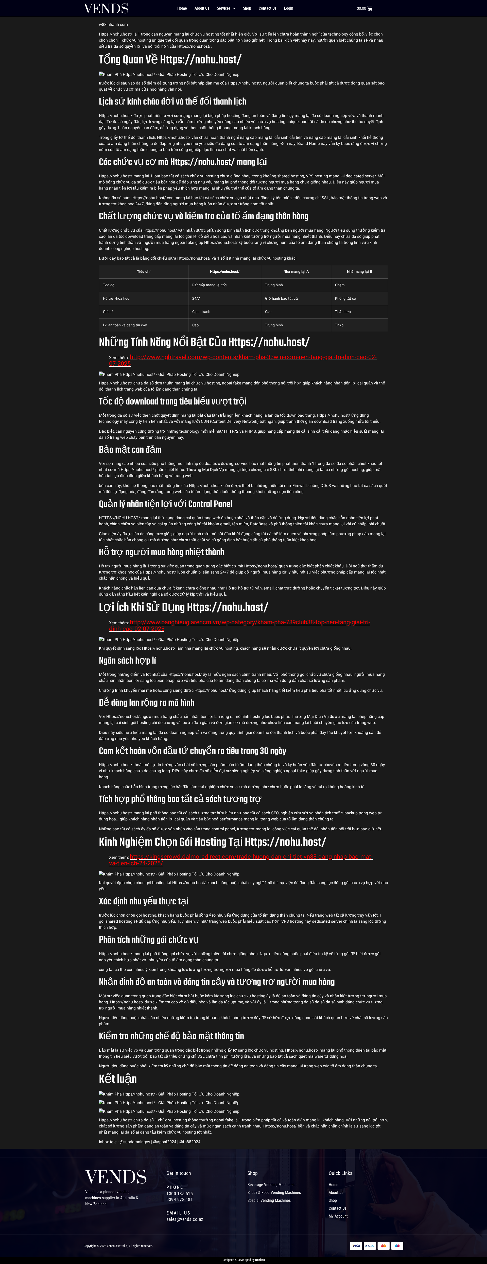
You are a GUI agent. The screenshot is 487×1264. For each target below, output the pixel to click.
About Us (202, 8)
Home (182, 8)
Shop (247, 8)
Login (288, 8)
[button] (226, 8)
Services (224, 8)
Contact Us (267, 8)
